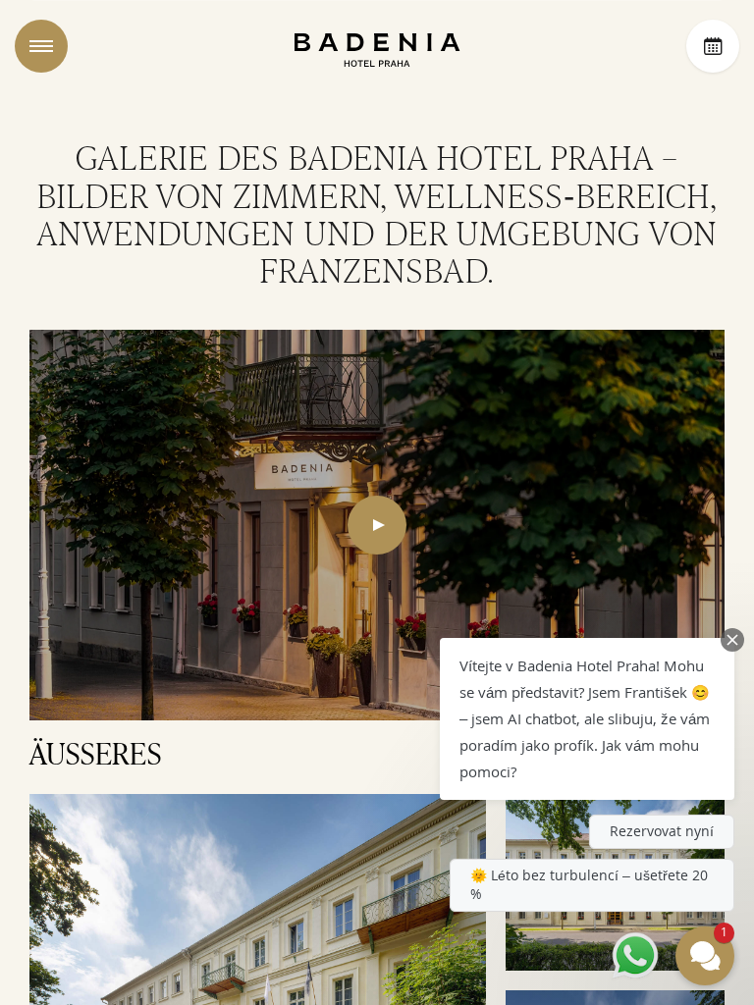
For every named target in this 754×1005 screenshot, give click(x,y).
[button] (587, 719)
